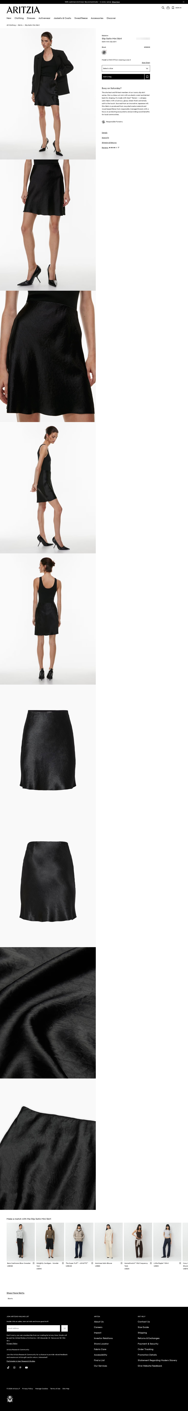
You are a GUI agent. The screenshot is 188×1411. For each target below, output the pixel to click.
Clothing (19, 18)
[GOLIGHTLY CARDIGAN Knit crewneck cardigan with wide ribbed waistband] (50, 1242)
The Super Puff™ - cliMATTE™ (77, 1263)
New (9, 18)
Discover (111, 18)
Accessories (97, 18)
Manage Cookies (41, 1388)
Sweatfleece (81, 18)
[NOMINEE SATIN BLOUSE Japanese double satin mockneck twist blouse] (109, 1242)
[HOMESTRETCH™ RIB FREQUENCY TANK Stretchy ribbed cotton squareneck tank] (138, 1242)
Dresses (31, 18)
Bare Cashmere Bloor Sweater (19, 1263)
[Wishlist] (173, 8)
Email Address (13, 1328)
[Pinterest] (20, 1367)
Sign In (178, 8)
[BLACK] (104, 52)
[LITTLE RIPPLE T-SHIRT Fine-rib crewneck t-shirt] (167, 1242)
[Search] (163, 7)
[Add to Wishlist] (33, 1263)
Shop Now (113, 2)
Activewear (44, 18)
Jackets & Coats (62, 18)
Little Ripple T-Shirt (161, 1263)
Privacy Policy (12, 1343)
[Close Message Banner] (183, 2)
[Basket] (168, 8)
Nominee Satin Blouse (103, 1263)
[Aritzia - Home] (23, 10)
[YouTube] (26, 1367)
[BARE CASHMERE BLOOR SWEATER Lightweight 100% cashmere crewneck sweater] (21, 1242)
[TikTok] (8, 1367)
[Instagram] (14, 1367)
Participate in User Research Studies (21, 1361)
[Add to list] (147, 76)
